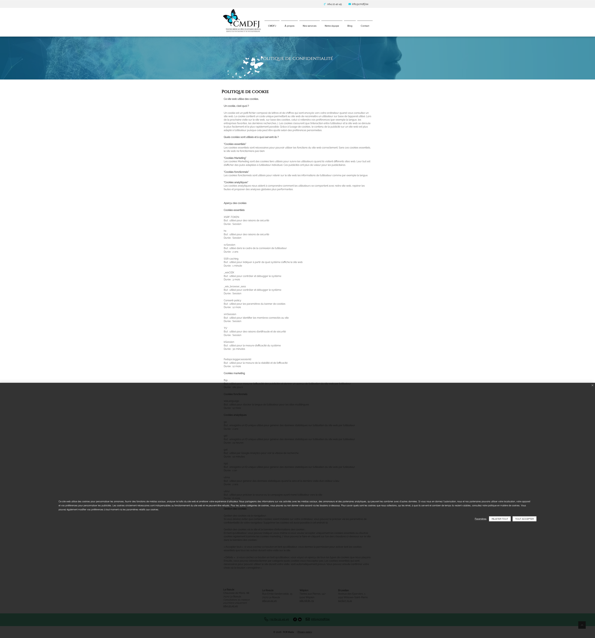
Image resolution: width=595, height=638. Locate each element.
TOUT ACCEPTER (524, 518)
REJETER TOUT (500, 518)
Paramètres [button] (481, 518)
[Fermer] (592, 385)
